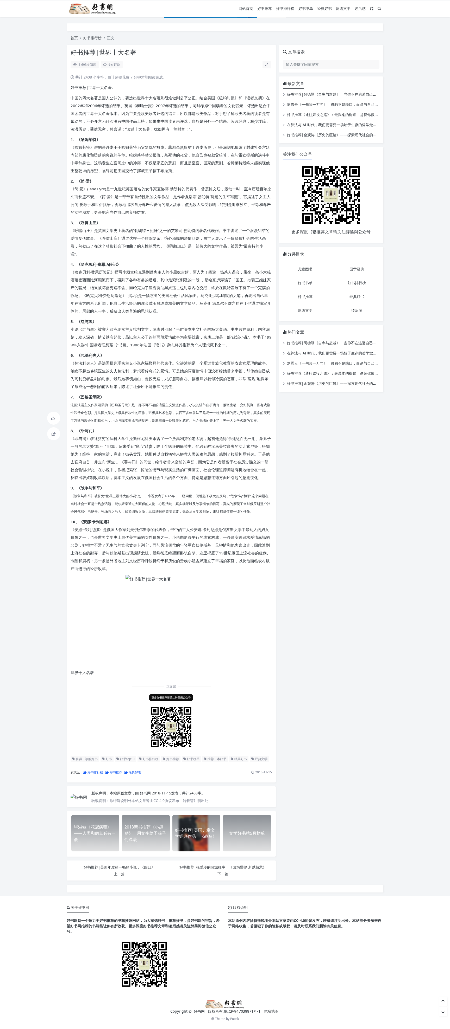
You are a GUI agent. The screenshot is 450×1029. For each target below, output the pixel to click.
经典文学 (260, 759)
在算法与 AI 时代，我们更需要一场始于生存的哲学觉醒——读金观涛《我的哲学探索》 (357, 124)
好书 (108, 759)
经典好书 (324, 8)
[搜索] (379, 8)
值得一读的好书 (86, 759)
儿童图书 (305, 269)
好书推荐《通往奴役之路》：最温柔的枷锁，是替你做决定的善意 (340, 114)
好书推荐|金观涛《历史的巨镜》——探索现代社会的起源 (333, 134)
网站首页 (246, 8)
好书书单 (305, 8)
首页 (74, 37)
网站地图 (271, 1011)
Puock (234, 1019)
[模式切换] (372, 8)
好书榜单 (192, 759)
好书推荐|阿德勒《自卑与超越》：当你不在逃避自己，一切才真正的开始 (346, 94)
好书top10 (127, 759)
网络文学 (343, 8)
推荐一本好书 (216, 759)
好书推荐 (264, 8)
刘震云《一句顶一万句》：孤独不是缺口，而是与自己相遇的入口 (340, 104)
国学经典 (356, 269)
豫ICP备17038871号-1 (242, 1011)
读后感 (360, 8)
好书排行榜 (285, 8)
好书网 (146, 793)
